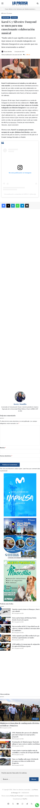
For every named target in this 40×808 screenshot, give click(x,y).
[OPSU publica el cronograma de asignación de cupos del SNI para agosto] (5, 647)
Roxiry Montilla (8, 51)
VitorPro (25, 799)
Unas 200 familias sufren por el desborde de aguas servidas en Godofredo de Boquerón (25, 761)
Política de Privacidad (16, 796)
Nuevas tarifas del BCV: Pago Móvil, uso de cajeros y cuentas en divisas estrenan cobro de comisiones (26, 628)
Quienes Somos (34, 796)
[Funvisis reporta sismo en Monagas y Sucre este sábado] (5, 612)
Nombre (3, 447)
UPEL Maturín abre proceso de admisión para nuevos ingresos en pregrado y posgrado (25, 735)
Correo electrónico (6, 456)
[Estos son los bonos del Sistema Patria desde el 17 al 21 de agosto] (5, 620)
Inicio (4, 13)
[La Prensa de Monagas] (20, 3)
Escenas (9, 13)
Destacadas (6, 17)
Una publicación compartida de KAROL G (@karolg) (20, 194)
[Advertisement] (20, 300)
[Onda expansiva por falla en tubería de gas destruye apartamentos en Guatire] (5, 638)
